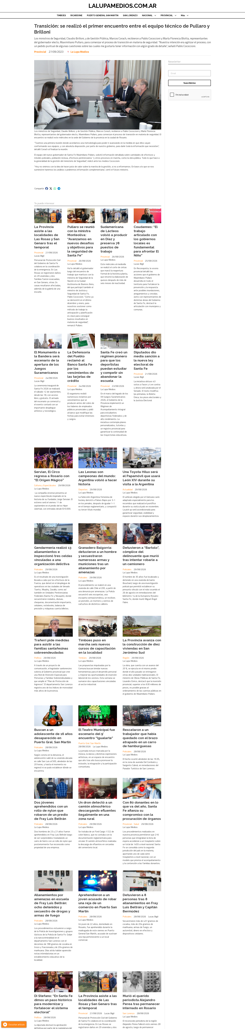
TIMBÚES (61, 15)
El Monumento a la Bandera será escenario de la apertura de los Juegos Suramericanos (47, 362)
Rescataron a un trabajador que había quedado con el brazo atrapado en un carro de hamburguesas (140, 738)
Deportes (82, 489)
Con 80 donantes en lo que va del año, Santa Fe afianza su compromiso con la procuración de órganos (142, 810)
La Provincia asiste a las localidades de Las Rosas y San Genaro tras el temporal (46, 237)
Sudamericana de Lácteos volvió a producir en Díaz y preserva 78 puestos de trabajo (114, 239)
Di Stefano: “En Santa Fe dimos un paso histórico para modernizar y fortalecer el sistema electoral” (53, 1004)
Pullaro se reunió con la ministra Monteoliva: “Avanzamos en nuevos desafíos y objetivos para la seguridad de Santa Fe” (81, 241)
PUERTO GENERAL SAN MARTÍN (102, 15)
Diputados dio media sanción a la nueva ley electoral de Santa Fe (147, 360)
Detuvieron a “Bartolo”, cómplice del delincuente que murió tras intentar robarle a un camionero (141, 556)
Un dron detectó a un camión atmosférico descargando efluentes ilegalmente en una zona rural (97, 810)
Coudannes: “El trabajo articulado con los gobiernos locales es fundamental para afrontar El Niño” (146, 241)
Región (126, 657)
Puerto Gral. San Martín (89, 743)
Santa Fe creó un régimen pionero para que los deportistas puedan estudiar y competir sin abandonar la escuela (114, 366)
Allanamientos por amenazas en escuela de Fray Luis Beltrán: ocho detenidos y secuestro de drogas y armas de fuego (52, 905)
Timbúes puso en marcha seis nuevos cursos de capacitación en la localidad (96, 646)
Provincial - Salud (131, 824)
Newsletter (174, 61)
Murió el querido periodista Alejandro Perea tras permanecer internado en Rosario (141, 1002)
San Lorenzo (129, 1013)
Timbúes (82, 657)
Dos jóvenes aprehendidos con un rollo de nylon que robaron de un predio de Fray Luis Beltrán (51, 810)
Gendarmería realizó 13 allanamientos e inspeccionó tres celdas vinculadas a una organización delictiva (53, 556)
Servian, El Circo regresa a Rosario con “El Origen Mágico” (51, 476)
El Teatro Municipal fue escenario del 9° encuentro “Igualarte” (96, 734)
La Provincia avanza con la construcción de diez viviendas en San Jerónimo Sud (142, 646)
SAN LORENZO (130, 15)
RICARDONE (76, 15)
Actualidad (128, 489)
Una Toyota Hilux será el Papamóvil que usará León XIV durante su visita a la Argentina (141, 478)
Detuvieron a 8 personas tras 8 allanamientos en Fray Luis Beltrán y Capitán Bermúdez (140, 903)
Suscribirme (189, 83)
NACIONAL (147, 15)
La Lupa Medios (80, 51)
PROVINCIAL (167, 15)
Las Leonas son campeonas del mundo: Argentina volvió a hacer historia (97, 478)
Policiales (38, 569)
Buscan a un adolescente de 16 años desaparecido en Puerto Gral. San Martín (53, 736)
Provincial (40, 52)
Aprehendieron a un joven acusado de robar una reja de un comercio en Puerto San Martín (97, 903)
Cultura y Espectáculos (45, 485)
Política (37, 657)
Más (183, 15)
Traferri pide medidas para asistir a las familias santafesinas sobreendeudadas (51, 646)
